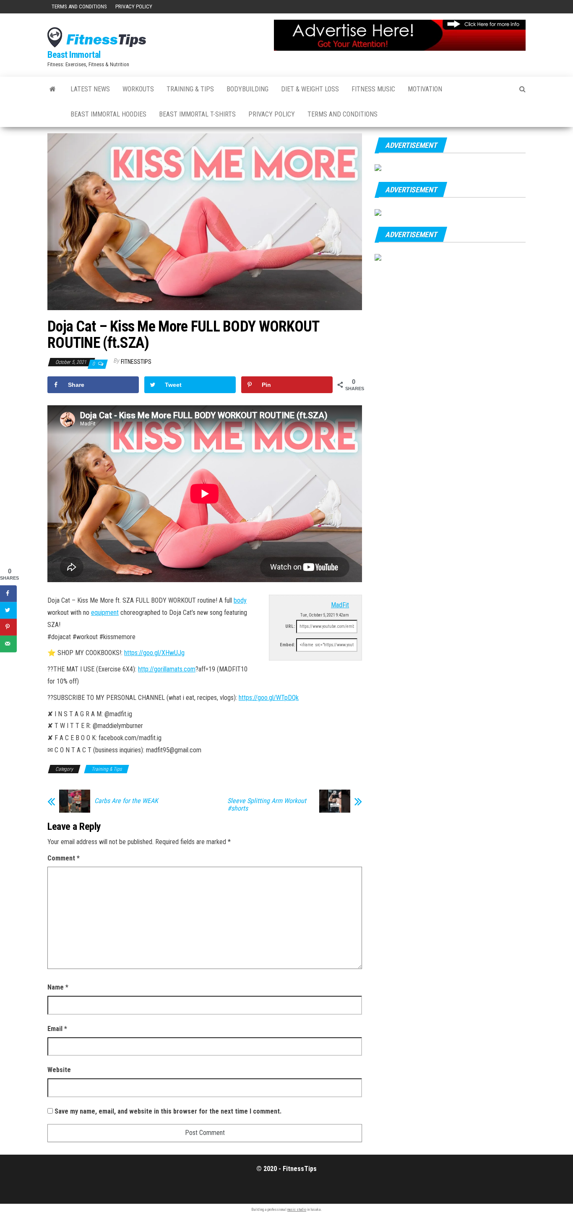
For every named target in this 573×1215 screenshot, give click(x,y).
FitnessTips (136, 361)
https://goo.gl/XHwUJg (154, 653)
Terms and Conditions (79, 6)
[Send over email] (8, 643)
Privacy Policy (133, 6)
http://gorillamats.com (166, 669)
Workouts (138, 89)
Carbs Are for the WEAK (126, 801)
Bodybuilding (247, 89)
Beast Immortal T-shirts (197, 114)
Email (57, 1029)
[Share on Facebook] (8, 593)
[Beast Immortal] (52, 89)
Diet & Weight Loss (310, 89)
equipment (105, 613)
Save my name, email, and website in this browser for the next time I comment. (168, 1111)
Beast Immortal (74, 54)
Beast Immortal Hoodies (108, 114)
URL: (290, 626)
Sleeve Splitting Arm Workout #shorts (266, 804)
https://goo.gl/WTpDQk (269, 698)
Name (57, 987)
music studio (296, 1209)
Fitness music (373, 89)
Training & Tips (190, 89)
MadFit (340, 605)
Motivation (425, 89)
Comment (63, 858)
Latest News (90, 89)
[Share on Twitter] (8, 610)
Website (59, 1070)
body (240, 600)
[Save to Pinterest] (8, 627)
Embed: (287, 645)
